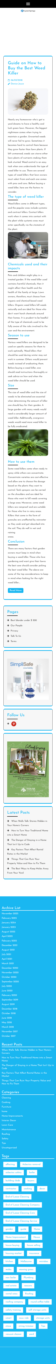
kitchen (9, 1261)
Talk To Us (16, 636)
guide (23, 1229)
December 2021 (9, 945)
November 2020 (10, 972)
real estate (11, 1286)
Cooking (6, 1102)
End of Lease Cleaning (17, 1197)
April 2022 (7, 936)
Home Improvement (16, 1237)
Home (37, 1229)
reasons (28, 1286)
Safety (5, 1139)
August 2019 (8, 1004)
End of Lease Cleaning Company (23, 1205)
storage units (43, 1318)
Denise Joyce (17, 84)
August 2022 (8, 932)
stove (8, 1326)
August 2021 (8, 950)
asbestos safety (14, 1172)
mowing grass (26, 1269)
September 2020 (10, 982)
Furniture (6, 1107)
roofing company (14, 1302)
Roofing (6, 1134)
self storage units (37, 1310)
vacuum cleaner (14, 1334)
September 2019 (10, 1000)
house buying (12, 1245)
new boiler (11, 1278)
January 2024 (9, 923)
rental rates (12, 1294)
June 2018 (7, 1018)
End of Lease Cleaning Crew (20, 1213)
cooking (28, 1189)
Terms (14, 641)
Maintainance (9, 1129)
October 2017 (9, 1036)
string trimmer (26, 1326)
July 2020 (7, 986)
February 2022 (9, 941)
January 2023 (9, 927)
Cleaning (6, 1098)
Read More (16, 590)
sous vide (24, 1318)
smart (8, 1318)
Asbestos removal (31, 1164)
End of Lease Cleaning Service (21, 1221)
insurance (34, 1253)
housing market (14, 1253)
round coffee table (40, 1302)
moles (8, 1269)
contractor (11, 1189)
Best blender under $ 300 (24, 620)
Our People (16, 625)
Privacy (14, 631)
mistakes (43, 1261)
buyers (31, 1181)
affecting (10, 1164)
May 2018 (7, 1022)
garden (9, 1229)
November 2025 (10, 914)
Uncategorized (9, 1148)
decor (42, 1189)
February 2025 (9, 918)
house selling (33, 1245)
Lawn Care (7, 1125)
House (36, 1237)
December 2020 (10, 968)
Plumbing (28, 1278)
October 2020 (9, 977)
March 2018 (8, 1027)
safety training (13, 1310)
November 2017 (10, 1031)
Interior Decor (9, 1120)
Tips (4, 1143)
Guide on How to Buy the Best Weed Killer (26, 68)
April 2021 (7, 959)
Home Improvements (12, 1116)
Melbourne (26, 1261)
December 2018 (9, 1009)
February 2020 (9, 995)
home (4, 1111)
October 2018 (9, 1013)
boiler (32, 1172)
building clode (13, 1181)
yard (31, 1334)
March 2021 (8, 963)
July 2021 (6, 954)
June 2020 (7, 991)
